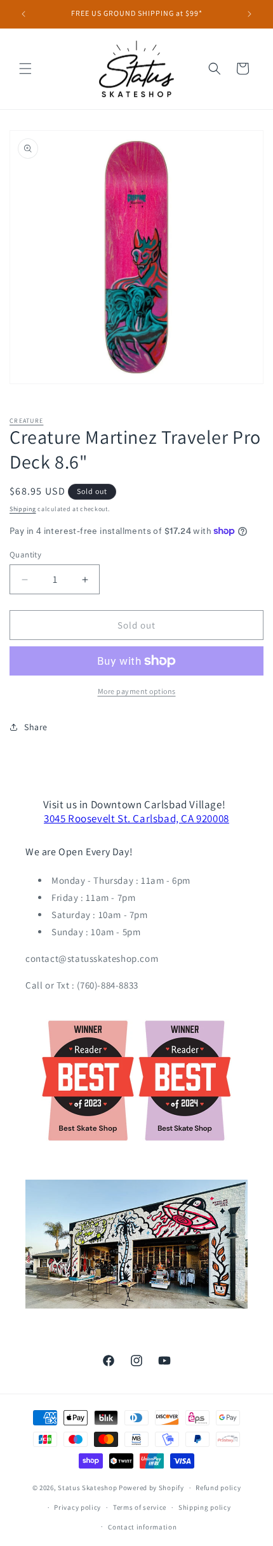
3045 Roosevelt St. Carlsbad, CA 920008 (136, 818)
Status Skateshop (87, 1487)
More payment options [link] (137, 691)
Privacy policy (77, 1507)
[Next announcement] (249, 14)
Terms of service (139, 1507)
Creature (26, 420)
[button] (25, 69)
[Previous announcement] (23, 14)
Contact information (142, 1527)
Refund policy (218, 1487)
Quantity (25, 554)
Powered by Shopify (151, 1487)
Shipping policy (204, 1507)
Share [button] (36, 727)
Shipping (23, 509)
